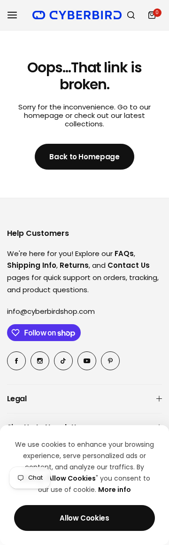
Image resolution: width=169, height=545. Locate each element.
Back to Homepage (84, 157)
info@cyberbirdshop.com (51, 311)
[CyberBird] (77, 15)
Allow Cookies (84, 518)
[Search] (131, 15)
